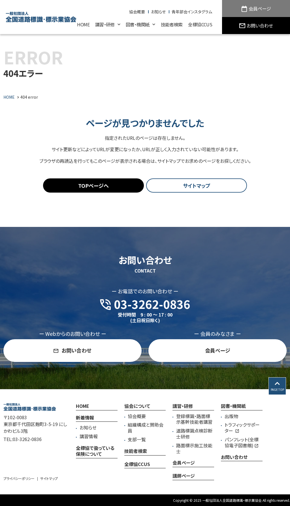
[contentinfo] (145, 447)
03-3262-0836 (27, 439)
